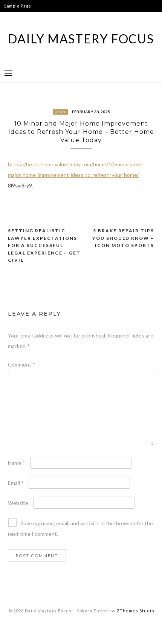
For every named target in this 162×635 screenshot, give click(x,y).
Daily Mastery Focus (81, 38)
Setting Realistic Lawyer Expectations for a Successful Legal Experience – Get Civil (44, 245)
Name (16, 463)
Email (16, 483)
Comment (21, 364)
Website (18, 503)
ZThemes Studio (135, 610)
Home (60, 112)
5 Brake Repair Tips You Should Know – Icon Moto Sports (123, 238)
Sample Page (17, 5)
